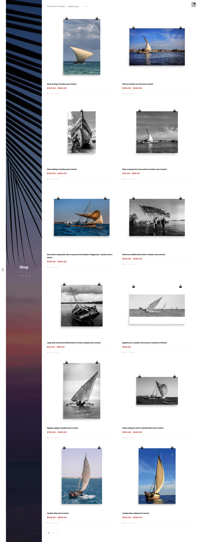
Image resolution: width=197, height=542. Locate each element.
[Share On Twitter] (22, 275)
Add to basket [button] (129, 352)
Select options (54, 93)
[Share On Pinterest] (26, 275)
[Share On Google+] (30, 275)
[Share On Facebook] (18, 275)
